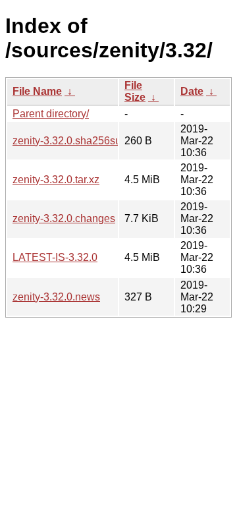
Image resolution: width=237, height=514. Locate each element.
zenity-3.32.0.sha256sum (71, 140)
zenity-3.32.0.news (56, 296)
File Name (37, 91)
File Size (134, 91)
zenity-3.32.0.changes (64, 218)
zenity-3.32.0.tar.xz (56, 179)
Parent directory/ (51, 113)
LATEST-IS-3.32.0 (55, 257)
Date (191, 91)
